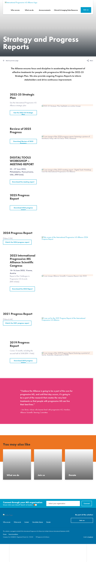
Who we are (15, 10)
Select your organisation (57, 503)
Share (91, 60)
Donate (48, 522)
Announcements (45, 10)
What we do (29, 10)
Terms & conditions (13, 534)
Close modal (82, 547)
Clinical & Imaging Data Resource (66, 10)
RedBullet (90, 537)
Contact (26, 522)
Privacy (5, 534)
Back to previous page (12, 60)
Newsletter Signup (37, 522)
